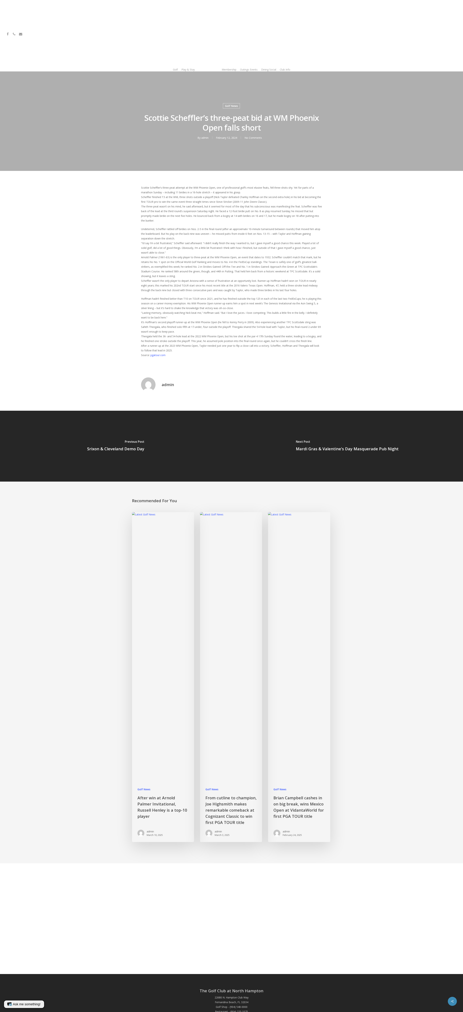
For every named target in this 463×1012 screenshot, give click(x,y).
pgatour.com (157, 355)
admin (205, 137)
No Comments (253, 137)
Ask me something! (27, 1004)
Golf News (231, 106)
